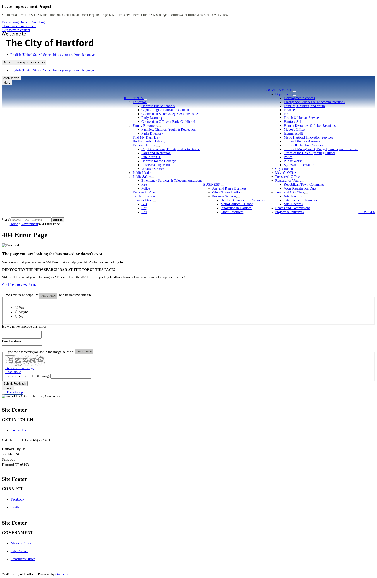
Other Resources (232, 212)
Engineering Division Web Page (24, 22)
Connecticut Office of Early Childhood (168, 121)
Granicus (61, 574)
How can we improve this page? (24, 326)
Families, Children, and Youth (304, 106)
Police (145, 188)
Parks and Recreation (156, 153)
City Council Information (301, 200)
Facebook (17, 499)
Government (278, 90)
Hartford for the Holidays (158, 161)
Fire (144, 184)
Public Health (142, 172)
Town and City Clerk (289, 192)
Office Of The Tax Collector (303, 145)
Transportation (143, 200)
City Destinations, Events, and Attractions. (170, 149)
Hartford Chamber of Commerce (243, 200)
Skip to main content (16, 30)
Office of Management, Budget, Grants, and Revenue (321, 149)
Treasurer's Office (287, 176)
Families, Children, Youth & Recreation (168, 129)
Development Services (299, 98)
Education (140, 102)
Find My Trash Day (146, 137)
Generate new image (19, 368)
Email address (11, 341)
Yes (21, 308)
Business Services (224, 196)
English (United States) (52, 54)
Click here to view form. (19, 284)
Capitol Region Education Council (165, 110)
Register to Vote (144, 192)
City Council (284, 169)
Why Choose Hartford (227, 192)
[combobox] (24, 62)
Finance (289, 110)
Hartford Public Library (149, 141)
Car (143, 208)
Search (6, 219)
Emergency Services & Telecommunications (171, 180)
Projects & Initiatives (289, 212)
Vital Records (293, 196)
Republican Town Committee (304, 184)
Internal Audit (293, 133)
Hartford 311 (293, 121)
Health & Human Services (302, 118)
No (21, 316)
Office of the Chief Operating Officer (309, 153)
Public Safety (142, 176)
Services (366, 212)
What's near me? (152, 169)
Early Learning (151, 118)
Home (14, 224)
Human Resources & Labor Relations (310, 125)
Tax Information (144, 196)
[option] (192, 55)
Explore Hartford (144, 145)
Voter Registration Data (300, 188)
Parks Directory (152, 133)
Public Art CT (151, 157)
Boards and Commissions (292, 208)
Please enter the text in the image (27, 376)
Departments (284, 94)
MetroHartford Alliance (237, 204)
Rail (144, 212)
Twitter (16, 507)
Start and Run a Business (229, 188)
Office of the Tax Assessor (302, 141)
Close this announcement (19, 26)
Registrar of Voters (288, 180)
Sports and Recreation (299, 165)
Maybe (23, 312)
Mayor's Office (294, 129)
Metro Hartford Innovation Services (308, 137)
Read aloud (13, 372)
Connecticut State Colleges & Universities (170, 114)
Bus (144, 204)
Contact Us (18, 430)
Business (211, 184)
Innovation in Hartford (236, 208)
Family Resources (145, 125)
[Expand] (145, 99)
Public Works (293, 161)
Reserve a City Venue (156, 165)
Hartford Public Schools (158, 106)
